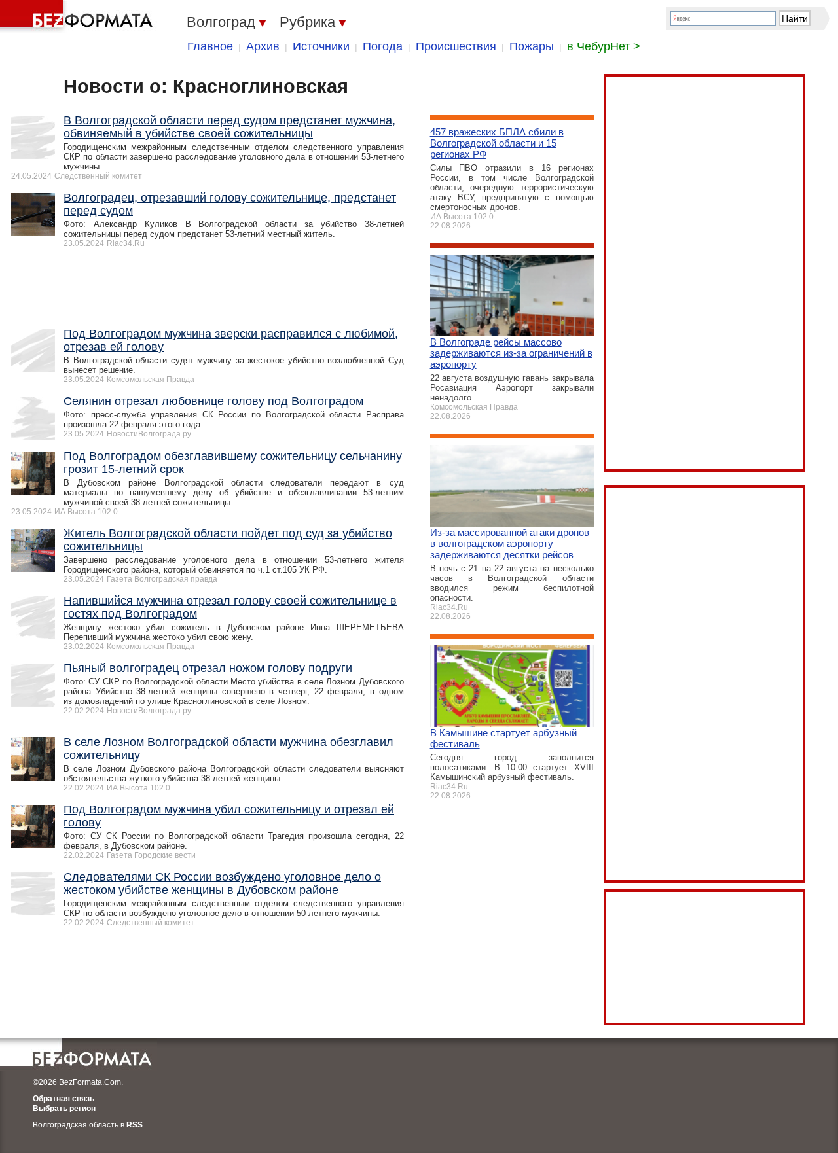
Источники (321, 46)
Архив (263, 46)
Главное (210, 46)
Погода (383, 46)
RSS (134, 1124)
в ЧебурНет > (603, 46)
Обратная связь (63, 1098)
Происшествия (456, 46)
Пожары (531, 46)
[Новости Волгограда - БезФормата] (78, 16)
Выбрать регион (64, 1108)
